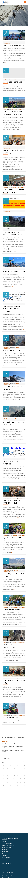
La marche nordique (7, 843)
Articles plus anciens (6, 727)
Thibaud (5, 187)
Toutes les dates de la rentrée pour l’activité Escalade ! (12, 308)
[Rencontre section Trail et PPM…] (14, 671)
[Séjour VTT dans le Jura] (14, 528)
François (5, 715)
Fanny (5, 303)
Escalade (4, 841)
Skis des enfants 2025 (11, 718)
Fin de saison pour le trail (13, 46)
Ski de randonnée (6, 847)
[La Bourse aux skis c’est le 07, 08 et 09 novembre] (14, 180)
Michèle (5, 79)
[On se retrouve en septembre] (14, 452)
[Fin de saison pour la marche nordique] (14, 491)
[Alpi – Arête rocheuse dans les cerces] (14, 411)
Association (15, 42)
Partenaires (5, 855)
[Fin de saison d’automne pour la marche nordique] (14, 102)
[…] (5, 62)
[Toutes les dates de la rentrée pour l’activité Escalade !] (14, 296)
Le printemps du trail (11, 609)
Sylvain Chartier (6, 347)
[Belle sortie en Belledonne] (14, 262)
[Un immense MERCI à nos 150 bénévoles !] (14, 139)
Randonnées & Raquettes (8, 845)
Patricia (5, 109)
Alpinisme (14, 187)
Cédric (5, 269)
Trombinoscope (6, 857)
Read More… (4, 753)
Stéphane (5, 210)
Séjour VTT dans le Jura (12, 538)
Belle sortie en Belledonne (14, 271)
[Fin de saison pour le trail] (14, 35)
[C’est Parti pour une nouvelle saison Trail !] (14, 221)
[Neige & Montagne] (5, 2)
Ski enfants (5, 849)
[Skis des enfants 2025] (14, 708)
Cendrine (5, 42)
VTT (3, 853)
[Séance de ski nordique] (14, 72)
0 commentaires (7, 43)
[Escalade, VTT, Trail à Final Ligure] (14, 563)
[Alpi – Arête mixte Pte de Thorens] (14, 376)
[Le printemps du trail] (14, 600)
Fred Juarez (6, 570)
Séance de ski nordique (12, 82)
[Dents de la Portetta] (14, 340)
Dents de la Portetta (11, 351)
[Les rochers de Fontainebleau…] (14, 635)
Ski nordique (5, 851)
